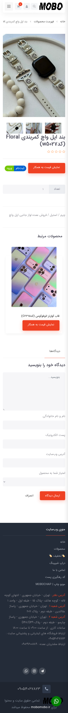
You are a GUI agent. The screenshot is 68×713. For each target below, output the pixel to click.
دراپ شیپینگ (57, 563)
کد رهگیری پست (55, 577)
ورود (9, 168)
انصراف (29, 495)
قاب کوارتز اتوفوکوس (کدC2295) (40, 316)
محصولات (59, 549)
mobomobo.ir (40, 707)
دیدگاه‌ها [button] (54, 351)
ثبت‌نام (20, 168)
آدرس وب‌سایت (55, 454)
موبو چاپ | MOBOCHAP (50, 584)
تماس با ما (59, 570)
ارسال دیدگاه (52, 495)
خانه (62, 542)
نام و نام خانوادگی (54, 416)
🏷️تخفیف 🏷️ (57, 556)
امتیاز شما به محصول (52, 473)
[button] (34, 6)
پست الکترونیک (55, 435)
